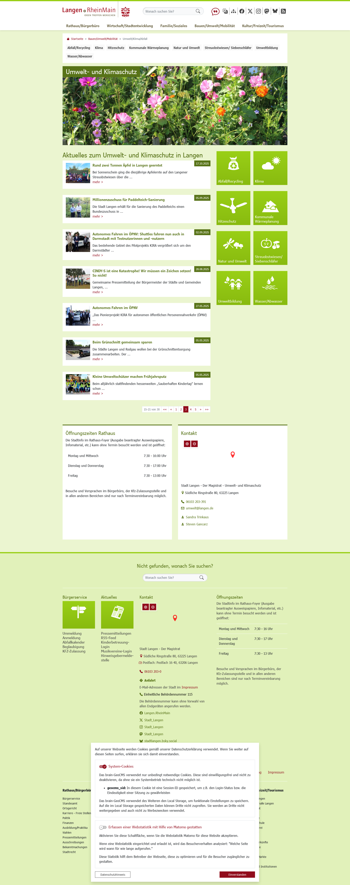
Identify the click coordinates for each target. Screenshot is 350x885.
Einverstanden (237, 874)
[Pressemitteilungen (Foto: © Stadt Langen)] (117, 615)
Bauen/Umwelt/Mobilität (103, 38)
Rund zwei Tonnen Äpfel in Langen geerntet (127, 165)
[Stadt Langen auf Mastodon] (267, 11)
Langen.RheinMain (157, 713)
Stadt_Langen (153, 720)
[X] (250, 11)
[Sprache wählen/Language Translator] (225, 11)
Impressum (190, 687)
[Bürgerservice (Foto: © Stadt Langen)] (79, 615)
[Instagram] (258, 11)
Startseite (77, 38)
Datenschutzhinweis (112, 874)
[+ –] (232, 458)
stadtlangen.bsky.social (160, 741)
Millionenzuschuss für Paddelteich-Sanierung (129, 199)
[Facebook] (242, 11)
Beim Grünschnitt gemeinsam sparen (122, 342)
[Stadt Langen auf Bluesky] (275, 11)
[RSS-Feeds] (283, 11)
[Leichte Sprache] (215, 11)
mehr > (98, 182)
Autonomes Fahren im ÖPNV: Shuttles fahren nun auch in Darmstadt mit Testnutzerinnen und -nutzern (138, 236)
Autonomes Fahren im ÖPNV (115, 307)
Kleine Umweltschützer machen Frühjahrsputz (129, 376)
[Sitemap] (233, 11)
